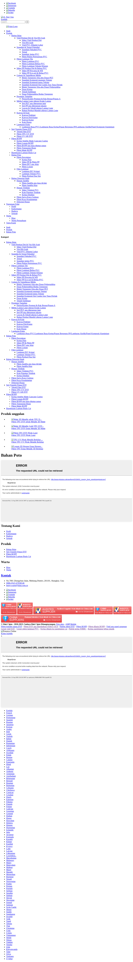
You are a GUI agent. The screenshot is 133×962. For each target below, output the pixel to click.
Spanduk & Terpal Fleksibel (28, 47)
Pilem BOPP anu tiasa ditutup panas (31, 145)
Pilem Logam (27, 167)
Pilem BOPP (16, 138)
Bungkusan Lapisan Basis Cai (23, 153)
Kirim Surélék (7, 633)
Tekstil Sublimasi (29, 92)
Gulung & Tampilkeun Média (29, 75)
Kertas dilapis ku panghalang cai (54, 629)
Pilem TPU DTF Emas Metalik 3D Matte (28, 428)
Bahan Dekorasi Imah (20, 178)
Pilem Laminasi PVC (30, 61)
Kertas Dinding (28, 195)
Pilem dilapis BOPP (96, 626)
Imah (8, 31)
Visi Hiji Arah (27, 42)
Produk (9, 33)
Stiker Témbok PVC (30, 190)
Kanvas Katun (28, 120)
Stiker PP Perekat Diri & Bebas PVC (32, 68)
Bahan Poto (16, 155)
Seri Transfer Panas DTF (21, 129)
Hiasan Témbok (23, 188)
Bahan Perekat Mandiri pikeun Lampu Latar (40, 110)
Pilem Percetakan (24, 157)
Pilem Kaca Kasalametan (27, 199)
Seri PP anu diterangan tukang (34, 106)
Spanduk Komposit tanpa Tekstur (35, 82)
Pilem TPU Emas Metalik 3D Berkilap (27, 449)
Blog (13, 218)
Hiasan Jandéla (23, 181)
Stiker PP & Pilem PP (30, 162)
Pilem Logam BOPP (25, 143)
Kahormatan (16, 209)
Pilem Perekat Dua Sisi (31, 176)
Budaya (14, 211)
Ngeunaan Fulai (12, 204)
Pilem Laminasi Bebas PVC (33, 64)
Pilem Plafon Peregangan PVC (34, 57)
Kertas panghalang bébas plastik (101, 629)
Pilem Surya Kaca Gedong (28, 197)
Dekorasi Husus (23, 202)
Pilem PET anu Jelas (30, 164)
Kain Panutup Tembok (31, 192)
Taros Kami (11, 223)
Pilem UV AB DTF (25, 136)
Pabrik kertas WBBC (77, 629)
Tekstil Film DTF (24, 131)
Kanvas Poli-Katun (30, 117)
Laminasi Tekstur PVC (31, 174)
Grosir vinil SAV (8, 629)
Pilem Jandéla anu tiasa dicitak (34, 183)
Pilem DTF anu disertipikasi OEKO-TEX (41, 626)
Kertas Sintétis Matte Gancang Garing (32, 141)
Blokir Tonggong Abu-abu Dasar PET (37, 78)
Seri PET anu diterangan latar (34, 103)
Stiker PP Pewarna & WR (32, 71)
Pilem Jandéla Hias (29, 185)
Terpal (24, 52)
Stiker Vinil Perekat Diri (32, 40)
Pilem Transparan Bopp (26, 148)
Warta (8, 216)
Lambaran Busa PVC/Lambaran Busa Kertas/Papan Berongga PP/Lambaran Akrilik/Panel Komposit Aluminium (68, 127)
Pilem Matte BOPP (24, 150)
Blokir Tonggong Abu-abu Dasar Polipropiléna (41, 87)
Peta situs (60, 624)
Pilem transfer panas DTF (11, 626)
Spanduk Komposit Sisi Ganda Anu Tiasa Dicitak (42, 85)
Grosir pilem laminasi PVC (28, 629)
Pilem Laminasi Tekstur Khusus (35, 66)
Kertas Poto (26, 160)
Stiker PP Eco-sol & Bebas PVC (35, 73)
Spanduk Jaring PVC (30, 54)
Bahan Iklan (16, 35)
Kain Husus (27, 122)
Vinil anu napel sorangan (116, 626)
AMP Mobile (70, 624)
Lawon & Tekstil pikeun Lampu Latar (37, 108)
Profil (13, 206)
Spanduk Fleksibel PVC (32, 50)
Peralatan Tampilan (24, 96)
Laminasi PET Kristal (31, 171)
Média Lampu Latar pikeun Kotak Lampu (34, 101)
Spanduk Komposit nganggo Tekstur (37, 80)
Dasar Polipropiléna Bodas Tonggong (37, 94)
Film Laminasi (22, 169)
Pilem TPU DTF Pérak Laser (23, 435)
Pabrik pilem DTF (67, 626)
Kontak (6, 575)
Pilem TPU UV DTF (25, 134)
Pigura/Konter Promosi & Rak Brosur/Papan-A (41, 99)
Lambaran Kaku (23, 124)
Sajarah (14, 213)
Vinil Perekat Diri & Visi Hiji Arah (31, 38)
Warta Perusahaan (18, 220)
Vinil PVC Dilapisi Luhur (32, 45)
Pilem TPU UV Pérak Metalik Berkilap (27, 442)
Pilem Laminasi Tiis (25, 59)
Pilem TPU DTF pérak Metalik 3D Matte (28, 422)
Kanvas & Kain (23, 113)
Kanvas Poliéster (29, 115)
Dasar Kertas (27, 89)
